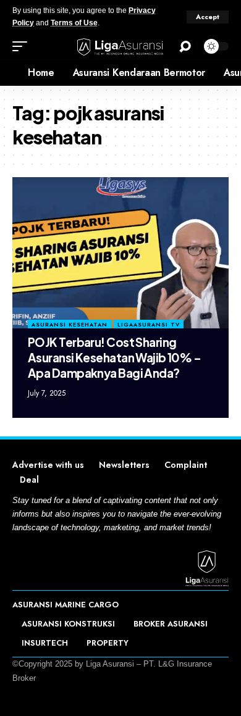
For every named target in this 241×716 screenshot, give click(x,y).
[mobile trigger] (22, 46)
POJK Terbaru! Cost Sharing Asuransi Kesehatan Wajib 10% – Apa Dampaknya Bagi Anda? (114, 357)
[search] (185, 46)
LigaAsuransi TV (148, 324)
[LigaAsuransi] (120, 47)
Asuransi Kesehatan (70, 324)
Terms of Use (74, 23)
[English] (9, 73)
